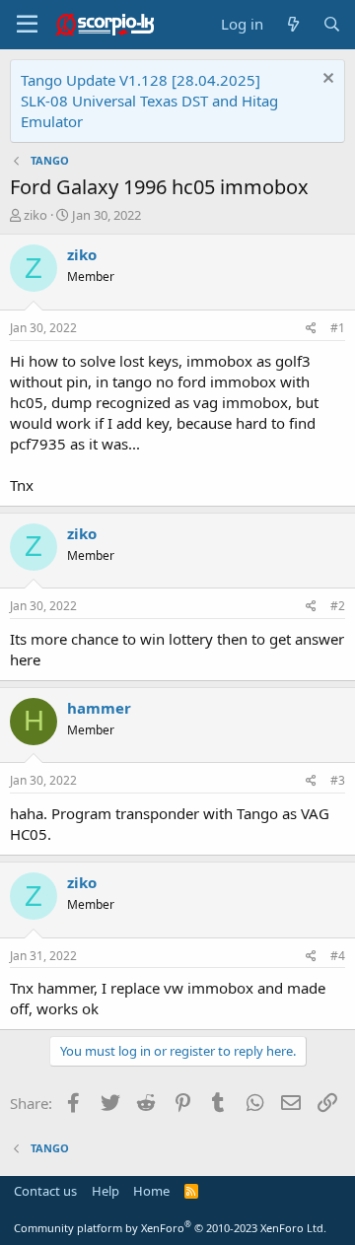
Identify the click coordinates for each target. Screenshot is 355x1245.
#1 (337, 327)
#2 (337, 605)
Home (151, 1191)
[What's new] (292, 24)
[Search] (332, 24)
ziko (35, 215)
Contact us (45, 1191)
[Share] (311, 328)
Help (105, 1191)
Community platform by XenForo (170, 1227)
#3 (337, 780)
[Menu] (27, 24)
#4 (337, 955)
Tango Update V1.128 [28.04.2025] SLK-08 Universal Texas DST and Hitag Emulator (149, 100)
